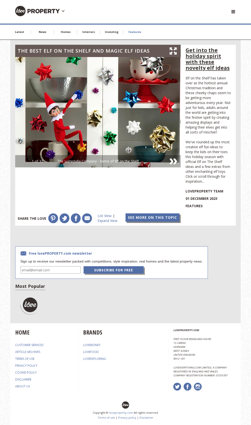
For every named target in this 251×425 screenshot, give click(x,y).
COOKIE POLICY (26, 372)
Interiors (88, 32)
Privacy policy (127, 417)
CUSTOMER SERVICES (29, 345)
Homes (66, 32)
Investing (111, 32)
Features (134, 32)
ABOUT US (22, 386)
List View (105, 215)
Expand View (107, 220)
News (42, 32)
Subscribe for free (113, 270)
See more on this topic (152, 217)
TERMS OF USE (25, 359)
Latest (19, 32)
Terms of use (106, 417)
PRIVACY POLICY (26, 366)
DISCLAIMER (23, 379)
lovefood (91, 352)
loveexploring (94, 359)
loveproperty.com (121, 412)
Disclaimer (146, 417)
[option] (98, 112)
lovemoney (91, 345)
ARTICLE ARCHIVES (27, 352)
